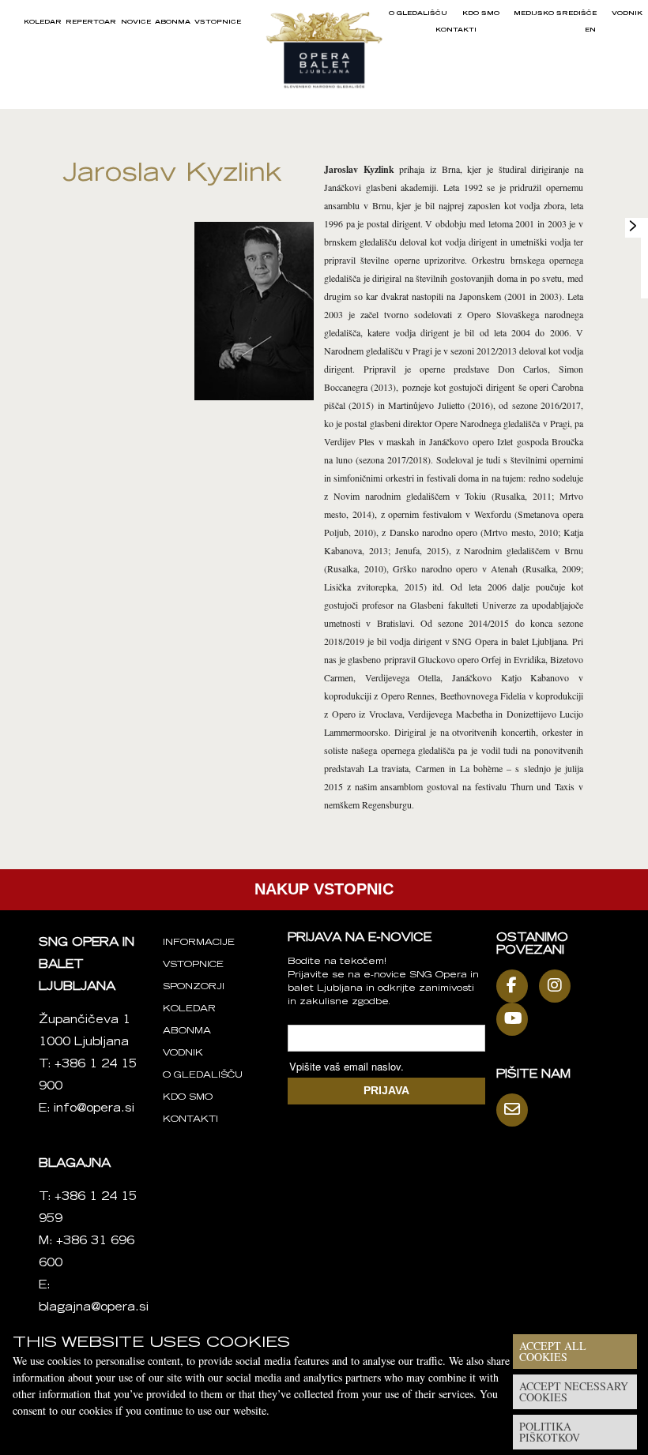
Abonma (172, 22)
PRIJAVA (386, 1090)
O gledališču (418, 13)
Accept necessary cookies (573, 1391)
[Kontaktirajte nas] (516, 1110)
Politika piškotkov (549, 1432)
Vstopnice (217, 22)
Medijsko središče (555, 13)
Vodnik (627, 13)
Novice (136, 22)
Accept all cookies (552, 1351)
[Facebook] (516, 986)
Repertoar (91, 22)
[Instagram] (558, 986)
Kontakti (456, 30)
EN (590, 30)
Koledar (43, 22)
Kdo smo (480, 13)
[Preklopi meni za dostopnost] (633, 226)
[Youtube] (516, 1019)
